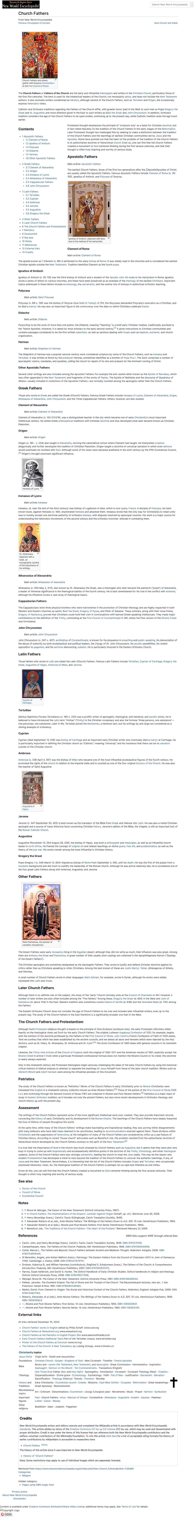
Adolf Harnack (49, 1071)
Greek (44, 395)
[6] (126, 1141)
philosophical (66, 420)
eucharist (154, 332)
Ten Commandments (85, 1368)
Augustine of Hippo (36, 664)
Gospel (59, 1360)
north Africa (34, 846)
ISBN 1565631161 (130, 1307)
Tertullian (138, 100)
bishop (92, 261)
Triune (43, 1371)
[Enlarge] (56, 80)
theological (170, 1151)
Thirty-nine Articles (43, 1052)
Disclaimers (19, 1498)
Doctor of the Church (33, 1188)
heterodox (33, 103)
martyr (32, 306)
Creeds (82, 1382)
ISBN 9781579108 (132, 1242)
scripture (159, 443)
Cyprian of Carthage (151, 661)
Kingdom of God (74, 1360)
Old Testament (64, 1364)
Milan (75, 759)
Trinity (62, 618)
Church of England (72, 1052)
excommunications (116, 1131)
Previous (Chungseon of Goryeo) (34, 23)
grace (122, 846)
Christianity (140, 417)
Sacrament (146, 1375)
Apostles (72, 139)
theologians (106, 93)
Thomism (89, 1378)
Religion (26, 1475)
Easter (145, 306)
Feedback (73, 4)
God (96, 146)
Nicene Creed (169, 618)
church (117, 142)
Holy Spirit (77, 1371)
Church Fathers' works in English (40, 1327)
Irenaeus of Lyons (133, 395)
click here (111, 1436)
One (37, 1371)
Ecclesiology (79, 1375)
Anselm (135, 1397)
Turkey (91, 303)
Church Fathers (31, 1445)
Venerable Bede (150, 1002)
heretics (74, 100)
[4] (115, 1089)
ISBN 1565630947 (127, 1303)
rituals (126, 332)
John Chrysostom (136, 112)
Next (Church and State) (166, 23)
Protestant (41, 1029)
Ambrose (23, 759)
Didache (42, 319)
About (60, 4)
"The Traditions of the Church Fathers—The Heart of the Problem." (80, 1228)
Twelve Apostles (123, 1360)
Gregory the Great (123, 998)
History (23, 1382)
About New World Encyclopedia (19, 1495)
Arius (63, 1397)
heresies (79, 511)
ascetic (138, 643)
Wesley (56, 1400)
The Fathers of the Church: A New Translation (47, 1346)
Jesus (159, 135)
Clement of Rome (158, 173)
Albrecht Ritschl (26, 1071)
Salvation (159, 1375)
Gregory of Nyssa (89, 611)
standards (25, 1429)
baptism (143, 332)
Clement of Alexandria (156, 395)
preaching (127, 640)
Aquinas (145, 1397)
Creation (163, 1371)
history (97, 826)
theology (131, 280)
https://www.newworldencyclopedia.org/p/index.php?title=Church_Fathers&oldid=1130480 (84, 1468)
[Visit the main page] (21, 4)
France (132, 508)
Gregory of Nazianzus (30, 614)
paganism (39, 647)
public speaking (146, 640)
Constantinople (80, 640)
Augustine (130, 1147)
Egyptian (82, 952)
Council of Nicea (31, 1192)
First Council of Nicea (38, 86)
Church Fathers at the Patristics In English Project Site (51, 1335)
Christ (29, 1356)
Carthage (77, 739)
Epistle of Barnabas (158, 374)
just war (37, 849)
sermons (58, 647)
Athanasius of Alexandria (31, 398)
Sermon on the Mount (60, 1368)
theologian (130, 842)
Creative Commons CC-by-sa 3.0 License (92, 1429)
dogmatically (59, 1151)
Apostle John (117, 277)
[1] (115, 328)
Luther (38, 1400)
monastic (23, 866)
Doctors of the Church (148, 763)
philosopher (113, 842)
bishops (87, 515)
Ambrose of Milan (57, 664)
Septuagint (41, 1368)
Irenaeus (157, 354)
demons (167, 446)
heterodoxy (63, 1134)
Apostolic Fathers (91, 163)
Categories (24, 1472)
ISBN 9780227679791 (72, 1260)
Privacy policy (19, 1491)
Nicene (147, 1086)
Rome (103, 261)
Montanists (93, 723)
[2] (19, 453)
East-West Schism (109, 1382)
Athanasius (110, 1397)
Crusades (126, 1382)
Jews (130, 1154)
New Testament (168, 96)
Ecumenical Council (32, 1195)
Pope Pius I (130, 357)
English (39, 1090)
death (130, 862)
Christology (145, 1151)
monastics (57, 952)
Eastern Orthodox (37, 1097)
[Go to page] (192, 4)
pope (116, 264)
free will (131, 846)
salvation (165, 743)
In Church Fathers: (70, 1213)
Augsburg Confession (131, 1032)
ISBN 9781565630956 (137, 1246)
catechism (81, 332)
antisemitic (87, 1154)
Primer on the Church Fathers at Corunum (44, 1342)
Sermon (148, 1391)
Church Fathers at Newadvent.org (40, 1331)
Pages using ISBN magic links (38, 1484)
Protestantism (34, 1158)
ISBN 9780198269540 (126, 1278)
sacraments (88, 284)
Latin (51, 661)
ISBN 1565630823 (32, 1300)
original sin (78, 846)
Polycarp (105, 176)
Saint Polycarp (46, 297)
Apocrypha (102, 1364)
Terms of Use (128, 1506)
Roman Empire (103, 1118)
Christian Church (142, 93)
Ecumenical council (66, 1382)
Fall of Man (117, 1375)
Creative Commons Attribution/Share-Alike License (57, 1506)
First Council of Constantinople (104, 618)
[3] (94, 1042)
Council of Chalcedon (140, 995)
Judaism (81, 647)
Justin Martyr (132, 968)
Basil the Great (114, 112)
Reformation (168, 128)
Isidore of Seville (113, 1002)
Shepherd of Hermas (49, 348)
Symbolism (160, 1391)
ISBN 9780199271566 (76, 1275)
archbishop (62, 640)
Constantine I (48, 83)
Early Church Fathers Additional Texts (42, 1338)
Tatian (143, 968)
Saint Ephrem (92, 977)
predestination (149, 846)
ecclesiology (70, 284)
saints (128, 96)
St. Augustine (37, 112)
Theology (57, 1378)
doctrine (166, 125)
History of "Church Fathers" (38, 1455)
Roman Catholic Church (35, 829)
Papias (104, 377)
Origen (151, 100)
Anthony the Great (39, 955)
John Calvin (120, 1036)
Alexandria (65, 443)
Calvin (47, 1400)
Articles (48, 4)
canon (51, 1364)
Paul (37, 1397)
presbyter (68, 357)
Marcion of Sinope (78, 1397)
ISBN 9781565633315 (97, 1268)
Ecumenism (76, 1391)
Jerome (77, 664)
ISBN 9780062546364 (68, 1285)
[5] (142, 1093)
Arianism (170, 591)
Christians (157, 280)
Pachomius (60, 955)
